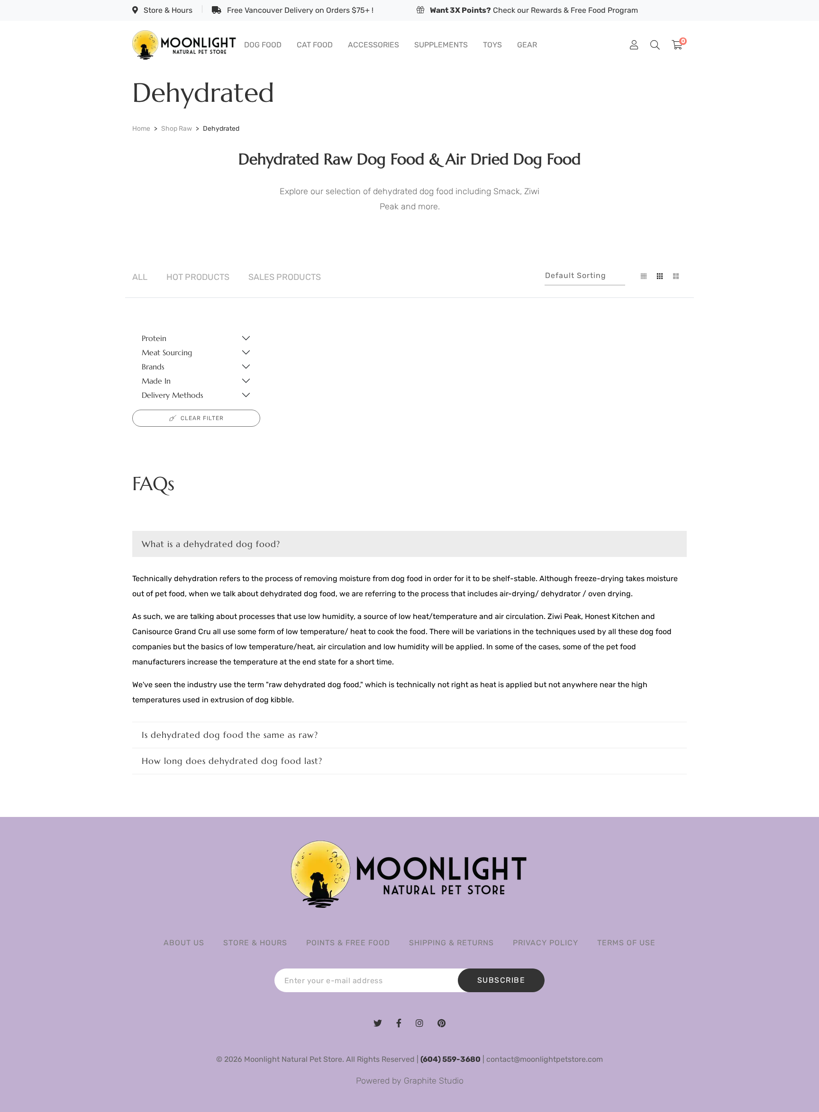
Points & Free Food (348, 942)
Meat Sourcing (167, 352)
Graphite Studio (434, 1081)
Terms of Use (626, 942)
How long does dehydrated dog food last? (232, 760)
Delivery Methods (172, 395)
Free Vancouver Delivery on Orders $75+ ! (299, 10)
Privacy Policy (545, 942)
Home (141, 129)
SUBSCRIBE (501, 980)
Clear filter (202, 418)
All (139, 277)
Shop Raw (176, 129)
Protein (154, 338)
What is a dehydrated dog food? (211, 543)
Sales (284, 277)
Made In (156, 381)
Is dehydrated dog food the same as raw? (230, 734)
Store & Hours (167, 10)
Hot (197, 277)
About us (184, 942)
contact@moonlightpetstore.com (544, 1059)
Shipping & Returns (451, 942)
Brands (153, 366)
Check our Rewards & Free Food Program (534, 10)
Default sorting (575, 275)
